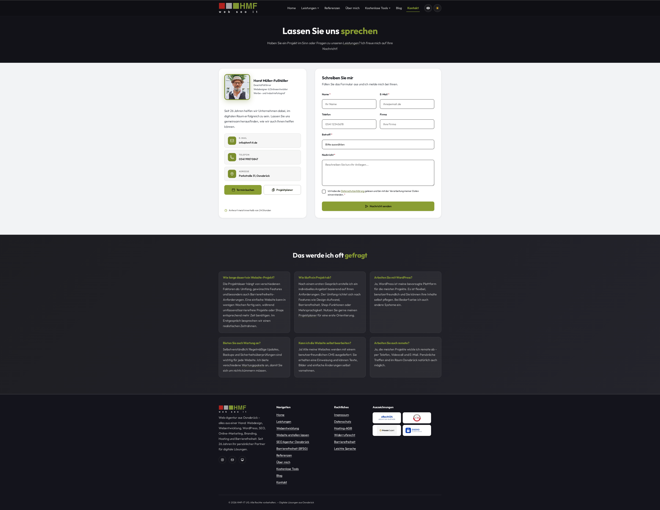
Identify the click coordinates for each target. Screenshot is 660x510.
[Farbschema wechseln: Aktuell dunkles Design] (437, 8)
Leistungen (351, 43)
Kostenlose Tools (287, 469)
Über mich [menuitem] (352, 8)
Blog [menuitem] (399, 8)
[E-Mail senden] (232, 460)
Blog (279, 476)
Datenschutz (342, 422)
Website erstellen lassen (292, 435)
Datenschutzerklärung (352, 191)
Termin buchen (249, 191)
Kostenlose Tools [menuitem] (376, 8)
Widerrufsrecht (344, 435)
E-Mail (384, 94)
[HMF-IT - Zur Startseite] (238, 8)
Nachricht (328, 154)
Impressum (341, 415)
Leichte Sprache (345, 449)
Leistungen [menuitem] (308, 8)
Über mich (283, 462)
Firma (383, 114)
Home (280, 415)
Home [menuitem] (291, 8)
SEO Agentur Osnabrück (292, 442)
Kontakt (281, 482)
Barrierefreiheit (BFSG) (292, 449)
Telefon (326, 114)
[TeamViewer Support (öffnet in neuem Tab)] (242, 460)
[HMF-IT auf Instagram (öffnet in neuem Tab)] (222, 460)
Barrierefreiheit (344, 442)
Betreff (327, 134)
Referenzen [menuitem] (332, 8)
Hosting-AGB (343, 428)
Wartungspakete (253, 365)
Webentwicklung (287, 428)
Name (326, 94)
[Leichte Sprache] (428, 8)
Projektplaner (284, 190)
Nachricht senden (381, 206)
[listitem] (387, 417)
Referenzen (284, 455)
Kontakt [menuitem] (413, 8)
